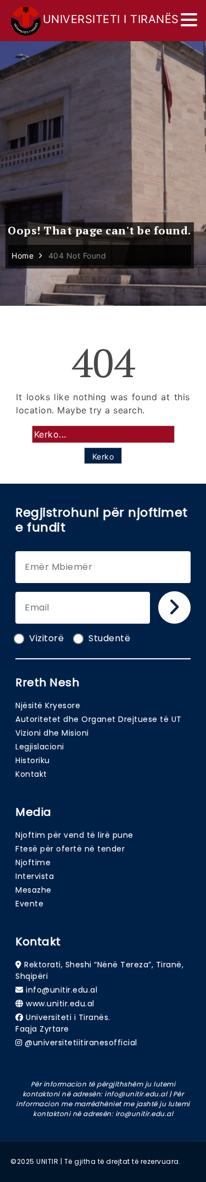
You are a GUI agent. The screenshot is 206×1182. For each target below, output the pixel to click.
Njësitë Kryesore (47, 705)
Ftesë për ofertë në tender (70, 848)
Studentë (109, 638)
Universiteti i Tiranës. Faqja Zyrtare (62, 1023)
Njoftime (33, 862)
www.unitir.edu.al (60, 1003)
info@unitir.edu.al (61, 989)
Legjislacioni (39, 746)
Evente (29, 903)
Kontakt (31, 774)
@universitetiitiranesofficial (81, 1042)
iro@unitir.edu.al (144, 1113)
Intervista (34, 876)
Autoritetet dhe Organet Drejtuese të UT (98, 719)
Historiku (32, 760)
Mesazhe (33, 889)
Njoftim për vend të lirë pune (74, 835)
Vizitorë (46, 638)
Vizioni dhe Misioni (52, 732)
